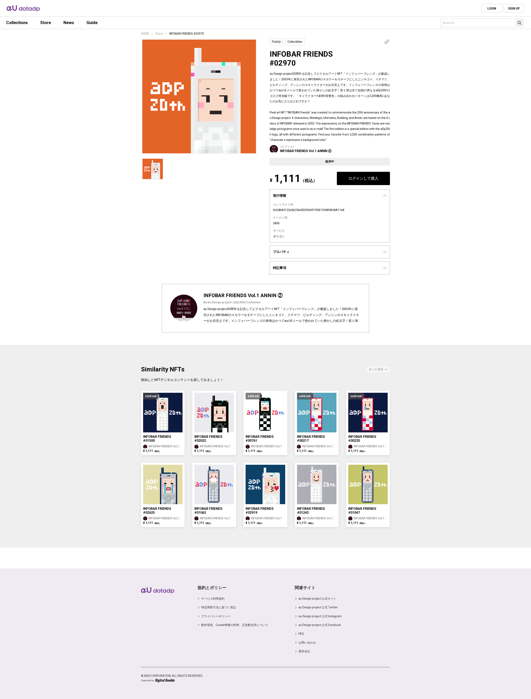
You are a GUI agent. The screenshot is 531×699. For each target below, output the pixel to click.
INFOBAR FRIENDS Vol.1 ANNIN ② (305, 151)
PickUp (276, 41)
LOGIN (491, 8)
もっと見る (376, 369)
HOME (145, 33)
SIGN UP (514, 8)
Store (159, 33)
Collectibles (294, 41)
